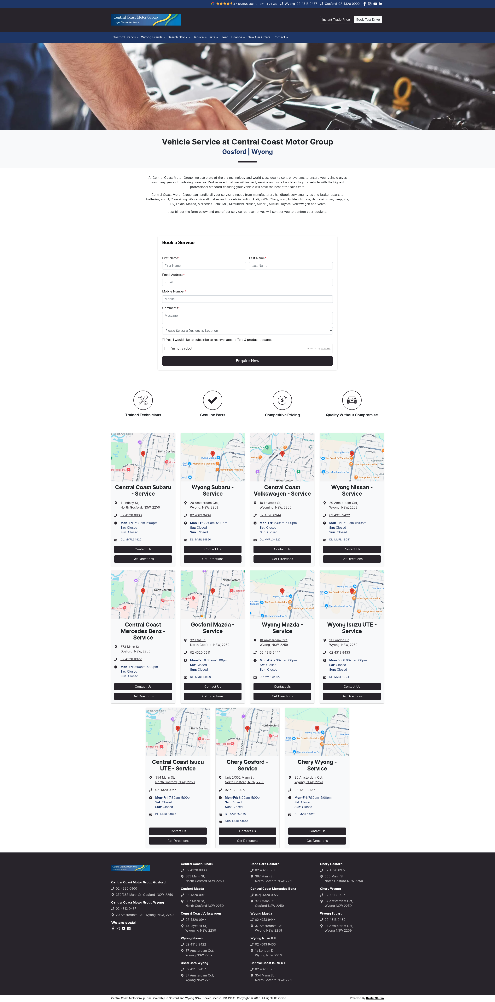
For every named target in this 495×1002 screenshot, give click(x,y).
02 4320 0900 (349, 3)
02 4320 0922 (131, 659)
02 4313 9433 (339, 652)
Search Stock (177, 37)
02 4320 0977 (235, 790)
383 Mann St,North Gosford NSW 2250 (204, 879)
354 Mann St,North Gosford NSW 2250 (274, 978)
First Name (171, 258)
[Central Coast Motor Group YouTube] (376, 4)
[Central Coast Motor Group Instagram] (370, 4)
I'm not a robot (181, 348)
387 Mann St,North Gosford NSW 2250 (204, 903)
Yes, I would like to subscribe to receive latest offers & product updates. (219, 339)
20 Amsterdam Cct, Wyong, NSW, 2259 (145, 915)
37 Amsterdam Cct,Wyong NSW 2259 (199, 953)
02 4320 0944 (270, 515)
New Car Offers (259, 37)
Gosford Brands (124, 37)
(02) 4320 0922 (267, 895)
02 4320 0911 (200, 652)
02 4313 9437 (307, 3)
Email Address (173, 274)
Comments (171, 308)
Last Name (257, 258)
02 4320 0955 (166, 790)
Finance (236, 37)
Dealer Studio (375, 998)
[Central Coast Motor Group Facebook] (365, 4)
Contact (279, 37)
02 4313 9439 (200, 515)
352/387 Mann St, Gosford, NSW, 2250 (144, 894)
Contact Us (143, 549)
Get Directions (143, 559)
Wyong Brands (151, 37)
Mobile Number (174, 291)
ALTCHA (325, 348)
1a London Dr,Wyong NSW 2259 (268, 953)
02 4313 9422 (339, 515)
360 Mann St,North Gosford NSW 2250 (344, 879)
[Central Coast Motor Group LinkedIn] (381, 4)
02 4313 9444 (270, 652)
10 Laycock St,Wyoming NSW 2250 (200, 928)
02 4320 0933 (131, 515)
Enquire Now (247, 361)
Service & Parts (204, 37)
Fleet (224, 37)
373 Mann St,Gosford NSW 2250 (269, 903)
